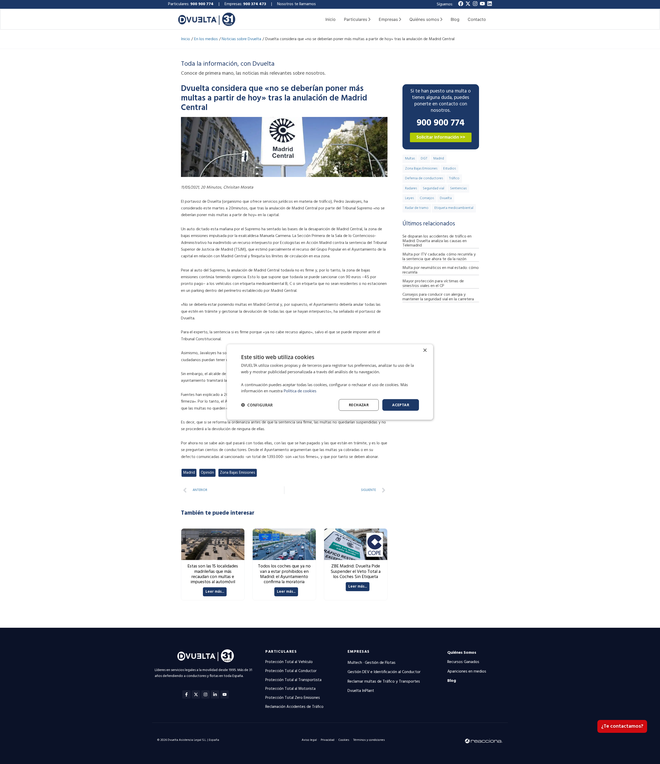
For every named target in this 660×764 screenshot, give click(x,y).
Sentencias (458, 188)
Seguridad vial (433, 188)
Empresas (359, 652)
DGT (424, 158)
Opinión (207, 473)
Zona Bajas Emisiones (237, 473)
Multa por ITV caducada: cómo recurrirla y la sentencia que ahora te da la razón (439, 256)
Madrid (189, 473)
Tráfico (454, 178)
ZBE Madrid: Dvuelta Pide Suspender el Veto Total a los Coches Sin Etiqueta (356, 571)
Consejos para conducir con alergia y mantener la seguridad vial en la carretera (438, 297)
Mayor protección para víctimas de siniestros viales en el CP (433, 283)
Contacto (477, 19)
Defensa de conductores (424, 178)
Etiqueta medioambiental (453, 208)
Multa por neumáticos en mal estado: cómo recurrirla (440, 270)
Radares (411, 188)
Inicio (330, 19)
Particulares (281, 652)
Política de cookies (300, 390)
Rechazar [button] (359, 404)
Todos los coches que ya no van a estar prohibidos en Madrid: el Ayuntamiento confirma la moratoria (284, 574)
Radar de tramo (416, 208)
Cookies (343, 740)
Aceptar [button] (400, 404)
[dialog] (330, 382)
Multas (410, 158)
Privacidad (327, 740)
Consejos (427, 198)
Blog (455, 19)
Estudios (449, 168)
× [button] (425, 350)
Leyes (409, 198)
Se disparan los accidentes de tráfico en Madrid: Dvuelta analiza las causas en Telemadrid (437, 241)
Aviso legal (309, 740)
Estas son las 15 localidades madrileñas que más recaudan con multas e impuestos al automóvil (212, 574)
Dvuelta (446, 198)
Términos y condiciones (369, 740)
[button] (257, 405)
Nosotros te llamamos (297, 4)
